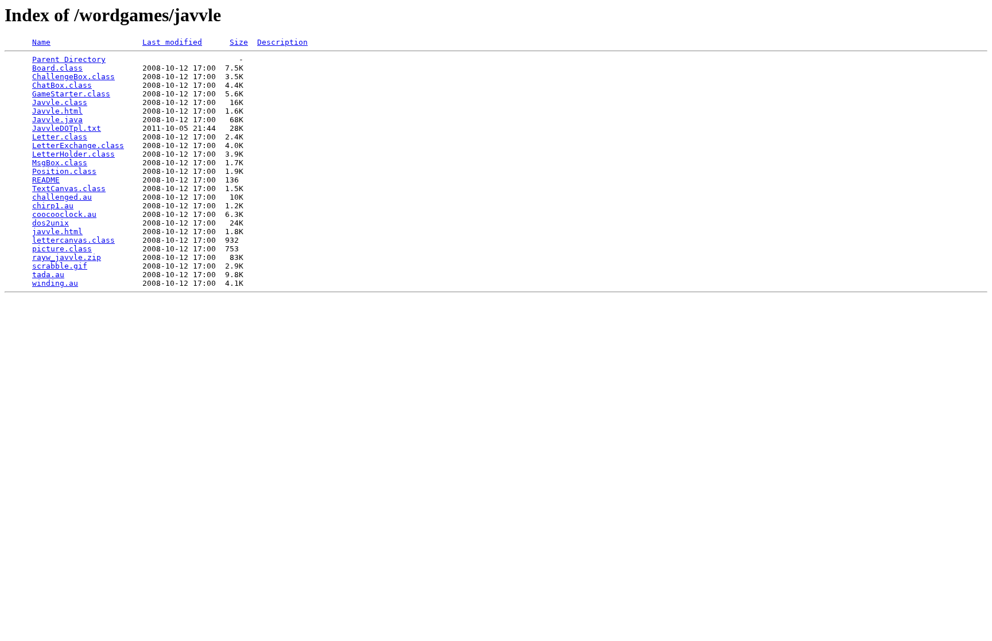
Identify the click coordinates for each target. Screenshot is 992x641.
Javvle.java (57, 119)
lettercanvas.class (73, 240)
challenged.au (62, 197)
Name (41, 42)
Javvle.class (59, 102)
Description (282, 42)
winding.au (55, 283)
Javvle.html (57, 111)
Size (239, 42)
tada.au (48, 274)
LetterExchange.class (78, 145)
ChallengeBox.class (73, 76)
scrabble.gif (59, 266)
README (46, 180)
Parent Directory (69, 59)
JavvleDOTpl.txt (66, 128)
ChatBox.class (62, 85)
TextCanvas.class (69, 188)
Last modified (172, 42)
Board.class (57, 68)
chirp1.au (52, 205)
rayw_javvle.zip (66, 257)
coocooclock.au (64, 214)
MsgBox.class (59, 162)
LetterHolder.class (73, 154)
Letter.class (59, 137)
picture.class (62, 248)
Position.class (64, 171)
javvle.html (57, 231)
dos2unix (50, 223)
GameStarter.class (71, 94)
